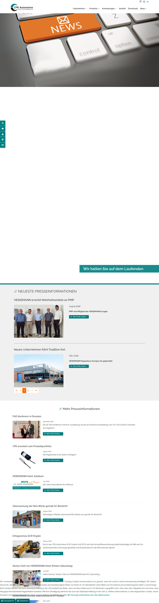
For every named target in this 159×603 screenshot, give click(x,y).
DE (144, 2)
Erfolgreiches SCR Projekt (27, 536)
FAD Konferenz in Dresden (27, 416)
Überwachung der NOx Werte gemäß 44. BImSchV (40, 506)
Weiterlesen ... (54, 434)
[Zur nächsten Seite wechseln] (32, 390)
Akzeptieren (9, 601)
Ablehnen (24, 601)
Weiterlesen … (79, 317)
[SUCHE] (2, 123)
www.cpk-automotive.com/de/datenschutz (90, 595)
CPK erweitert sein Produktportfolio (32, 446)
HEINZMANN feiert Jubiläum (28, 476)
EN (148, 2)
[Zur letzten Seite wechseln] (36, 390)
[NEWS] (2, 145)
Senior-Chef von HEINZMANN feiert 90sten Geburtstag (43, 565)
